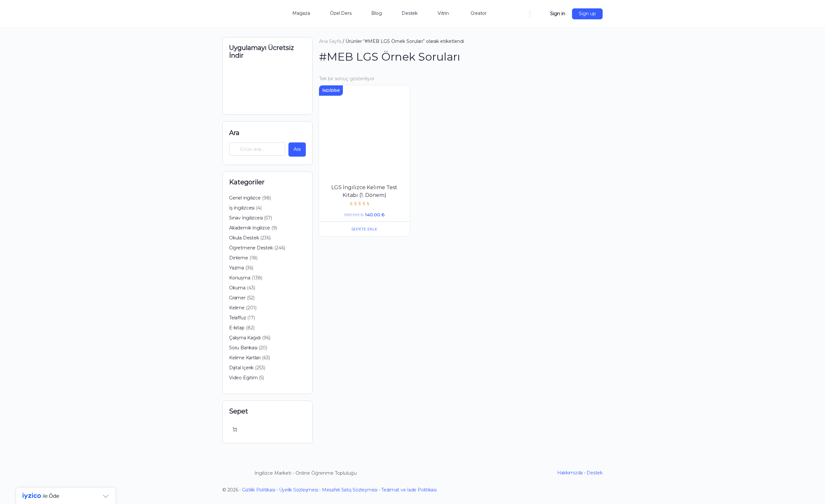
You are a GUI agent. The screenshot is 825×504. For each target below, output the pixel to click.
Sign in (557, 13)
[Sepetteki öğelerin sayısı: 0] (234, 429)
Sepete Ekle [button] (364, 229)
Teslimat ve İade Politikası (409, 490)
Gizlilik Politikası (258, 490)
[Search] (520, 14)
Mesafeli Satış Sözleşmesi (349, 490)
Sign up (587, 13)
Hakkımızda (570, 473)
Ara (234, 133)
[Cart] (539, 13)
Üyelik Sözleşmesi (298, 490)
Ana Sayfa (330, 41)
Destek (595, 473)
